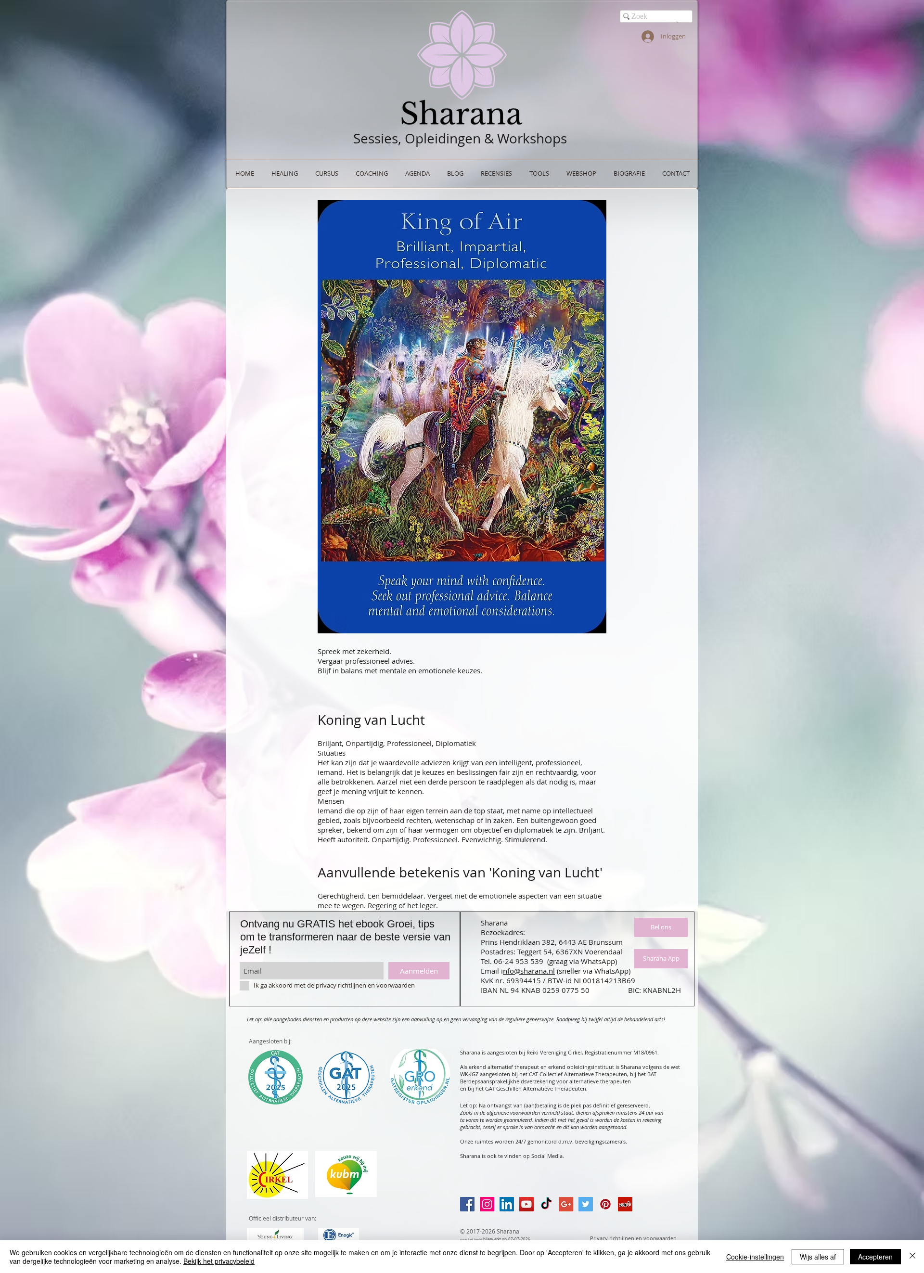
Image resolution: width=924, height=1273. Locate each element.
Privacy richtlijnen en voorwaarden (633, 1238)
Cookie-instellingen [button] (755, 1256)
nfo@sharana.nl (529, 971)
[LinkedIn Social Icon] (507, 1204)
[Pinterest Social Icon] (605, 1204)
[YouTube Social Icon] (526, 1204)
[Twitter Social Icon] (585, 1204)
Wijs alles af (818, 1256)
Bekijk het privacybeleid (219, 1261)
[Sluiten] (912, 1256)
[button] (677, 22)
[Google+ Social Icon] (566, 1204)
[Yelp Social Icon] (625, 1204)
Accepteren (875, 1256)
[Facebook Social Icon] (467, 1204)
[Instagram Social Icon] (487, 1204)
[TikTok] (546, 1204)
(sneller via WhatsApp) (593, 971)
